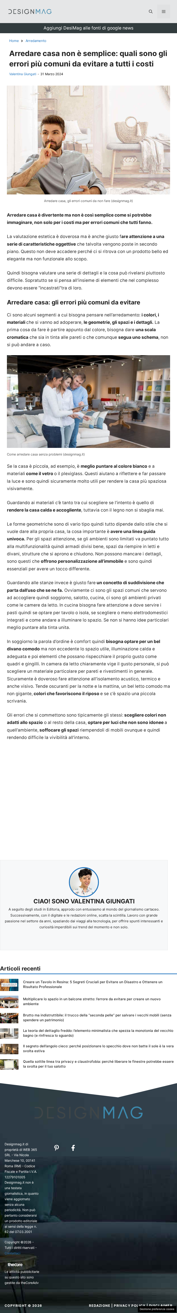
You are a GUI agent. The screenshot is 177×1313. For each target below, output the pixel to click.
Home (14, 41)
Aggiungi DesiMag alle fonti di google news (88, 28)
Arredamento (36, 41)
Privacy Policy (130, 1305)
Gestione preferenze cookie (157, 1309)
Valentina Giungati (22, 74)
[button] (150, 11)
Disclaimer (160, 1305)
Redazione (99, 1305)
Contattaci (12, 1253)
